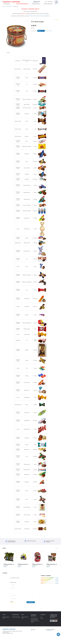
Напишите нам (49, 630)
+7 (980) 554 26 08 (36, 1)
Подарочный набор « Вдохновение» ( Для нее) (23, 564)
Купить (39, 30)
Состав (8, 52)
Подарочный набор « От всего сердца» (38, 564)
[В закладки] (26, 20)
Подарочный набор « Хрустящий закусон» (9, 564)
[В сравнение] (28, 20)
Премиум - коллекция (34, 619)
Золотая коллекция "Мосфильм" (22, 3)
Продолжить (30, 602)
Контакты (41, 618)
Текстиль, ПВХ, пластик (34, 618)
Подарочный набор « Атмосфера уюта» (52, 564)
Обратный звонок (35, 2)
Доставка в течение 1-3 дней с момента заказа (12, 541)
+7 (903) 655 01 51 (53, 616)
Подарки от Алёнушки (9, 629)
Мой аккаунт (50, 1)
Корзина (56, 2)
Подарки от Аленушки (11, 1)
